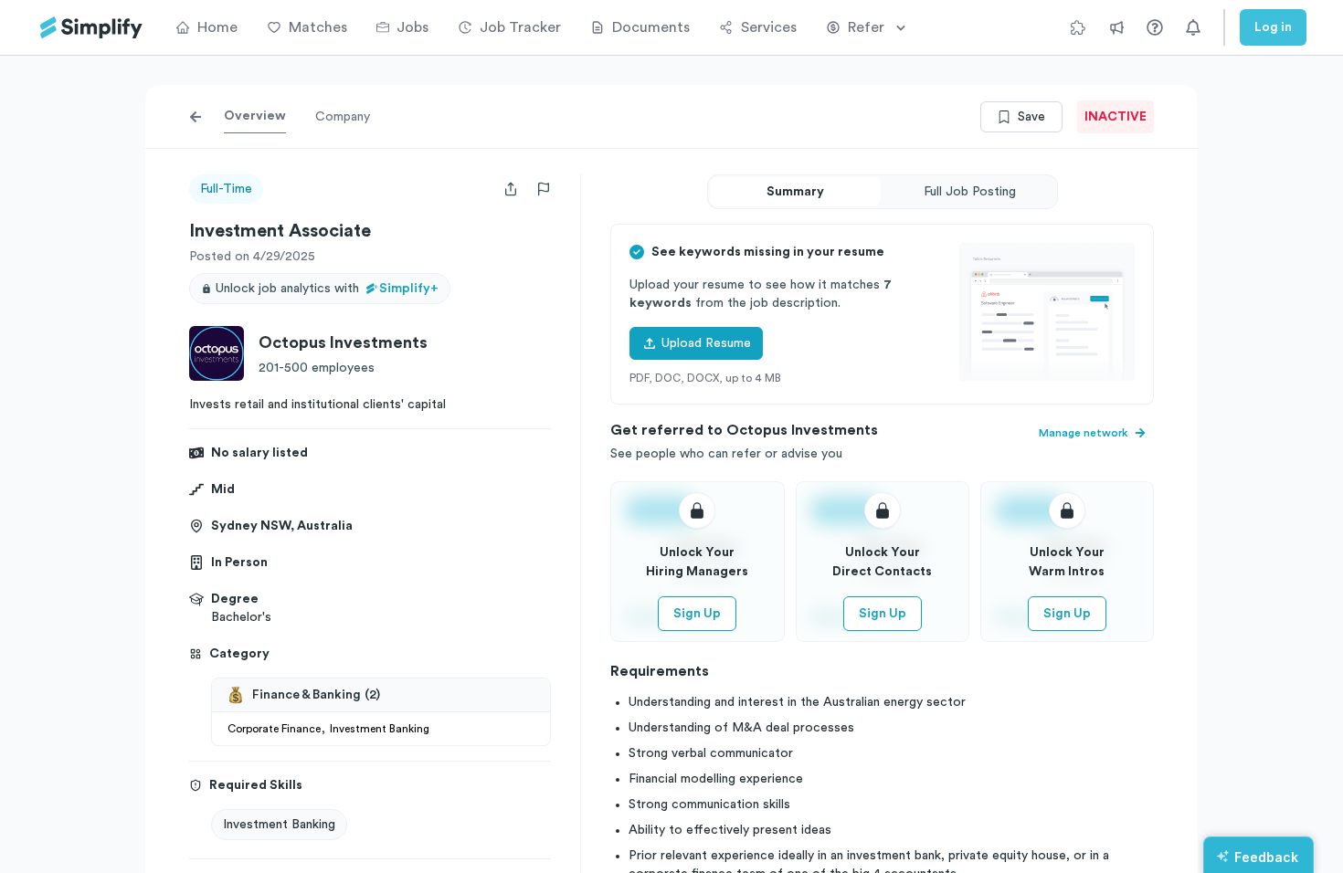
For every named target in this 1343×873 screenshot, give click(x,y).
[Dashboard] (91, 27)
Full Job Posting (970, 191)
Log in (1273, 27)
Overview (255, 116)
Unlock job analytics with (327, 288)
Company (342, 116)
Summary (795, 191)
